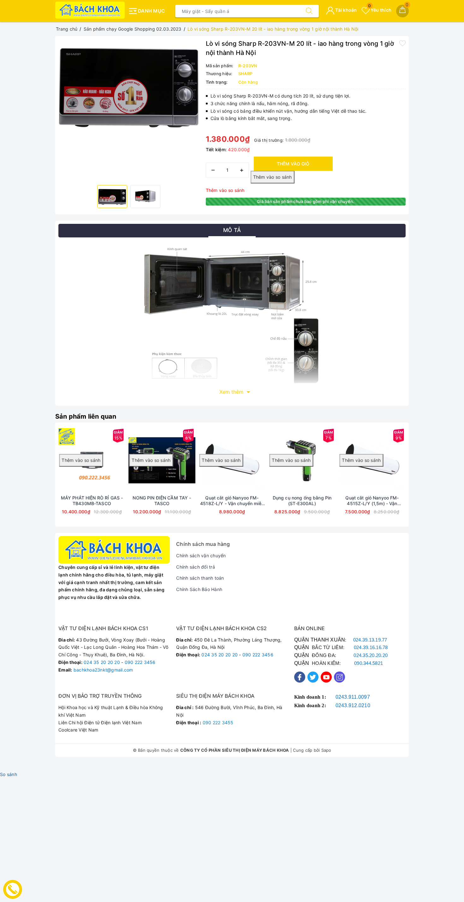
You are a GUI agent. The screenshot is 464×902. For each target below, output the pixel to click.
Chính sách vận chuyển (201, 555)
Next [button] (423, 479)
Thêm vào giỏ (293, 163)
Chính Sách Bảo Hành (199, 589)
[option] (128, 86)
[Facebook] (299, 677)
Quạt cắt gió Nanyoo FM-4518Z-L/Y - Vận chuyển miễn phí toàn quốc (232, 500)
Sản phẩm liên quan (85, 416)
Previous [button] (41, 479)
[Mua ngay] (111, 460)
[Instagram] (339, 677)
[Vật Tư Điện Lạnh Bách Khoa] (90, 10)
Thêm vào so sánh (225, 190)
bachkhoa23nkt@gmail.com (103, 669)
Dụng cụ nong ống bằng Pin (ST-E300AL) (302, 500)
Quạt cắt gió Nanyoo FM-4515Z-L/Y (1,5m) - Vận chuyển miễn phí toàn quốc (372, 500)
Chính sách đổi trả (195, 567)
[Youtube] (326, 677)
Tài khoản (345, 10)
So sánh (8, 774)
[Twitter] (312, 677)
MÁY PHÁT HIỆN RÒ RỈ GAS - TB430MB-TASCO (92, 500)
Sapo (326, 750)
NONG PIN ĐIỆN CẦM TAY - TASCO (162, 500)
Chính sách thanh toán (200, 578)
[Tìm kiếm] (309, 11)
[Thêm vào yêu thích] (402, 43)
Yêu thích (379, 10)
